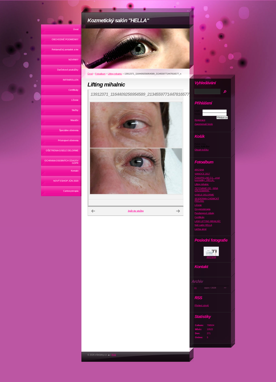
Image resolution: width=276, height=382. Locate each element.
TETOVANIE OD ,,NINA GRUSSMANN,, (206, 189)
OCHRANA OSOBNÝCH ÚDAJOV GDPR (61, 161)
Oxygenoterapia (202, 209)
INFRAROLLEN (70, 80)
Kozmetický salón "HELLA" (118, 20)
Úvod (75, 29)
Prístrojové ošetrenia (68, 140)
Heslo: (198, 114)
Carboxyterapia (70, 191)
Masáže (74, 120)
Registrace (200, 120)
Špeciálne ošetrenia (68, 130)
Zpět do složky (136, 211)
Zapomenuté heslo (204, 124)
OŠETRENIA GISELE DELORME (62, 150)
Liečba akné (200, 229)
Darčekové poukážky (67, 69)
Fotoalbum (100, 74)
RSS (114, 355)
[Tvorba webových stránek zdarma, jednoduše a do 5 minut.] (108, 355)
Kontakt (74, 170)
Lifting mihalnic (115, 74)
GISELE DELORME (204, 195)
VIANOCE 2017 (202, 174)
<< (195, 288)
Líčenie (74, 100)
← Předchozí (93, 211)
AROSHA (199, 169)
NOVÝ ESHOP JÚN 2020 (65, 181)
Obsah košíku (202, 149)
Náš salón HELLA (203, 225)
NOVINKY (73, 59)
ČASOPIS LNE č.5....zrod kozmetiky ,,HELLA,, (207, 179)
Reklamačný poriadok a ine (65, 49)
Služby (75, 110)
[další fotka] (176, 149)
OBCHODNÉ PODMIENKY (65, 39)
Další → (178, 211)
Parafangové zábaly (204, 213)
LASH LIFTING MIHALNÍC (208, 221)
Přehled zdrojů (202, 305)
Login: (197, 110)
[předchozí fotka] (95, 149)
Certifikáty (73, 90)
